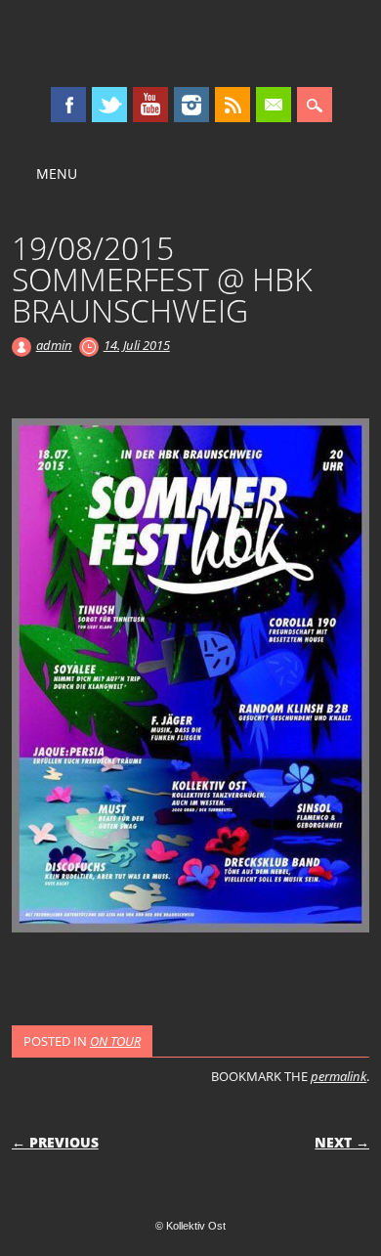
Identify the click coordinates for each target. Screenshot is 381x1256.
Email (273, 104)
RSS (232, 104)
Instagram (191, 104)
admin (54, 345)
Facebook (68, 104)
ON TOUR (115, 1041)
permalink (338, 1076)
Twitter (109, 104)
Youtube (150, 104)
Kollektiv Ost (190, 43)
